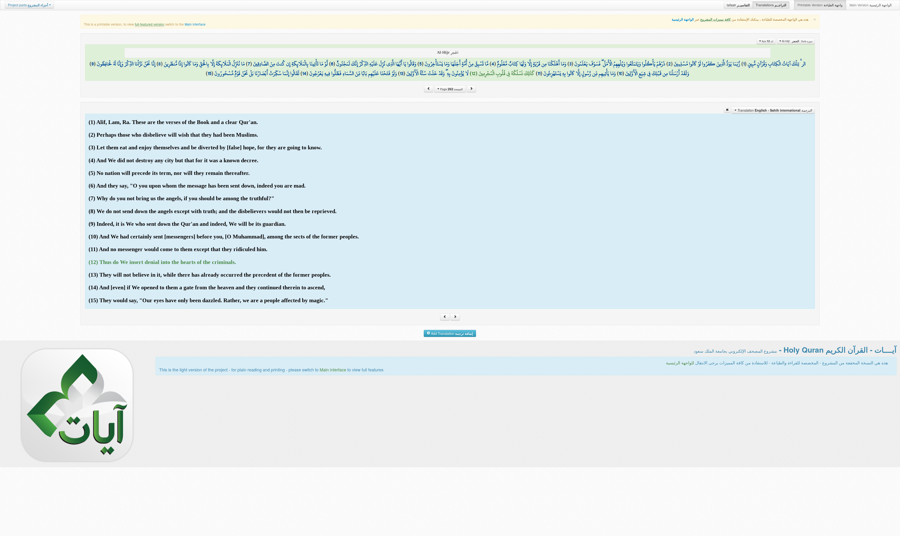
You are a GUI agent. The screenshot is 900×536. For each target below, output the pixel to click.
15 (209, 73)
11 (539, 73)
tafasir (738, 5)
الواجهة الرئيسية (683, 19)
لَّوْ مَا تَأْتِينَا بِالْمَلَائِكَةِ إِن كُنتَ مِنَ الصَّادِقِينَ (290, 64)
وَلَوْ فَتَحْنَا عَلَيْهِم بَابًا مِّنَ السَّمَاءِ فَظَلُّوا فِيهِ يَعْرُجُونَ (353, 73)
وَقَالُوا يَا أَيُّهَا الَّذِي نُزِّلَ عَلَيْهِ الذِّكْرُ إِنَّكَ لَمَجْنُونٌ (376, 64)
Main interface (195, 24)
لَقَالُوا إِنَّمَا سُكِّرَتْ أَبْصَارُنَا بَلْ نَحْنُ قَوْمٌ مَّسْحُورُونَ (256, 73)
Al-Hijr (796, 41)
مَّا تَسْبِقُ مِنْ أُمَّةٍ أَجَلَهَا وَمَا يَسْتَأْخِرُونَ (456, 64)
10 (620, 73)
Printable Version (820, 5)
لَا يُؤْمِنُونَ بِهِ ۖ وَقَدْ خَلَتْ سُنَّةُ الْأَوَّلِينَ (437, 73)
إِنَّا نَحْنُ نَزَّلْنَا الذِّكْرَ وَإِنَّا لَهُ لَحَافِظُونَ (126, 64)
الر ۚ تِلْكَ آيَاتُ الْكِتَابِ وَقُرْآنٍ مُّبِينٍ (777, 64)
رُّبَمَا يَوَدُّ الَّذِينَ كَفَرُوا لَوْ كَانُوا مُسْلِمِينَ (707, 64)
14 (304, 73)
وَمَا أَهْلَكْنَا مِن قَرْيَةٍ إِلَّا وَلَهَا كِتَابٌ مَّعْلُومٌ (531, 64)
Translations (771, 5)
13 (401, 73)
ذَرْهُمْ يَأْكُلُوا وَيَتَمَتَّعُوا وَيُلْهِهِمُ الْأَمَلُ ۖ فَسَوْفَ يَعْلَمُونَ (619, 64)
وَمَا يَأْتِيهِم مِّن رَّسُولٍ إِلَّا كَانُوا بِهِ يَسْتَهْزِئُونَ (580, 73)
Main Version (871, 5)
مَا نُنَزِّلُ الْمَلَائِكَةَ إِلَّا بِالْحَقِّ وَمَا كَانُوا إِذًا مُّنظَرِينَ (204, 64)
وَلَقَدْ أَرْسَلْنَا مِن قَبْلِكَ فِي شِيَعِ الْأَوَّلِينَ (657, 73)
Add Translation (451, 333)
